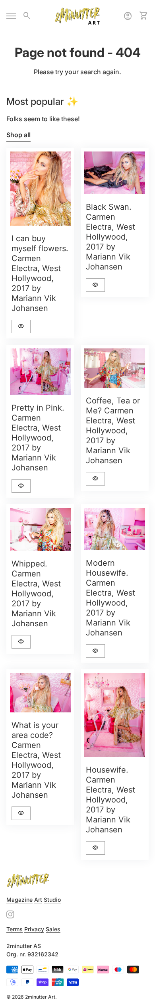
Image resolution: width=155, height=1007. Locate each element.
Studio (52, 899)
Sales (53, 929)
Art (38, 899)
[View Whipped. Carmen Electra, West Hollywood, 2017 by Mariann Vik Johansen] (40, 529)
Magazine (19, 899)
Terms (14, 929)
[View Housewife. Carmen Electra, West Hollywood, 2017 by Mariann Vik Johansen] (114, 715)
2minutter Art (40, 997)
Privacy (34, 929)
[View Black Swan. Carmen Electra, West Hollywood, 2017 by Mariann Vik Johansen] (114, 172)
